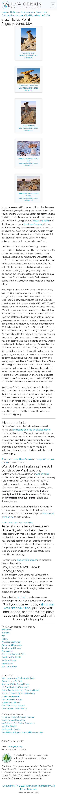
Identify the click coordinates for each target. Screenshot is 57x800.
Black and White (9, 666)
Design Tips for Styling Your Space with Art (20, 690)
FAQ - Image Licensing (11, 699)
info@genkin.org (15, 746)
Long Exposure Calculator (13, 720)
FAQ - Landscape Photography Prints (18, 678)
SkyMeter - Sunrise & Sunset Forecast (18, 717)
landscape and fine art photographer (31, 429)
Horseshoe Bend (41, 220)
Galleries (14, 12)
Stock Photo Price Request (13, 705)
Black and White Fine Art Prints (15, 684)
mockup (21, 597)
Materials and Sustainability (14, 708)
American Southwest (11, 642)
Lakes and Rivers (9, 660)
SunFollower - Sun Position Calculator (18, 723)
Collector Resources (10, 696)
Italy (3, 636)
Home (5, 12)
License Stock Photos (11, 702)
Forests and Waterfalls (11, 657)
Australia (5, 633)
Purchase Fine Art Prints (12, 681)
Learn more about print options (17, 522)
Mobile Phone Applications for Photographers (22, 732)
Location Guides (9, 726)
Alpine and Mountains (12, 645)
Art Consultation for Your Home (15, 687)
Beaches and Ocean (11, 648)
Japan (5, 639)
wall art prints (42, 474)
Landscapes (27, 12)
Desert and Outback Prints (13, 654)
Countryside (7, 651)
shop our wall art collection (29, 606)
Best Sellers (6, 629)
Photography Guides (11, 729)
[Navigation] (52, 5)
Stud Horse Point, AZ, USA (37, 15)
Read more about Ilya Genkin (17, 459)
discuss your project (27, 560)
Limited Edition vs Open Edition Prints (18, 693)
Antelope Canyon (32, 224)
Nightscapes (7, 663)
